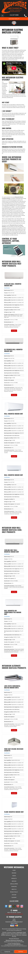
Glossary (14, 897)
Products (14, 878)
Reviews (14, 873)
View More (14, 330)
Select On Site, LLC (17, 943)
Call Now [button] (20, 951)
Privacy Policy (14, 892)
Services (14, 881)
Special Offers (14, 883)
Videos (14, 875)
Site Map (14, 894)
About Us (14, 889)
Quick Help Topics (13, 18)
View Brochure (7, 287)
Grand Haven (19, 932)
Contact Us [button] (7, 951)
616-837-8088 (14, 901)
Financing (14, 886)
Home (14, 870)
